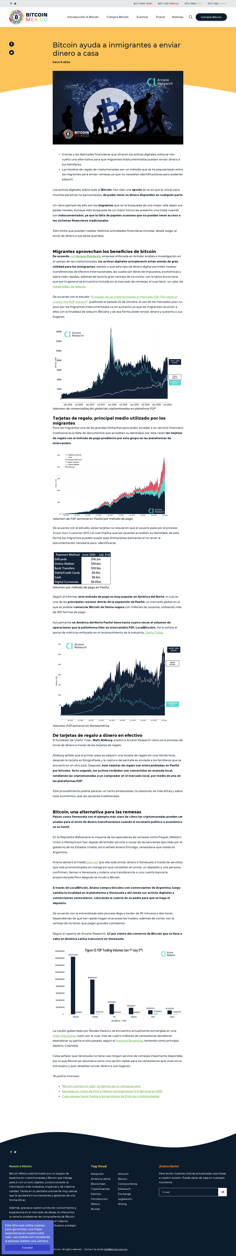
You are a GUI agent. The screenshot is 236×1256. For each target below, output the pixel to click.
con (85, 256)
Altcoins (123, 1173)
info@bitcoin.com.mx (115, 1249)
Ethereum (124, 1188)
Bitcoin (122, 1178)
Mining (122, 1203)
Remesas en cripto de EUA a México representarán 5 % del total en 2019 (112, 1091)
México (95, 1203)
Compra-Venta (127, 1183)
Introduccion (99, 1198)
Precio (160, 17)
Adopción (97, 1173)
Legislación (125, 1198)
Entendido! (27, 1247)
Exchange (124, 1193)
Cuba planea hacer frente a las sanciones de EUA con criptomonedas (110, 1096)
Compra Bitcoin (118, 17)
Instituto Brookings (129, 1040)
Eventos (142, 17)
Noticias (177, 17)
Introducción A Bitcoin (83, 17)
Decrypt (92, 862)
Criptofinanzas (100, 1188)
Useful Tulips (153, 632)
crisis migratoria (64, 1036)
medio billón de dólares (69, 286)
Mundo (95, 1208)
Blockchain (98, 1183)
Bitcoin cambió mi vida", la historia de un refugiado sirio (101, 1086)
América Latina (100, 1178)
